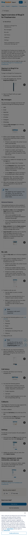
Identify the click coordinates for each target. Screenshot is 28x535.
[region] (14, 523)
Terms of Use (6, 530)
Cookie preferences (14, 533)
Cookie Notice (10, 528)
